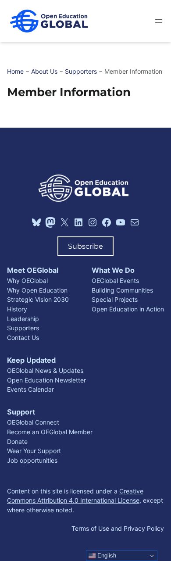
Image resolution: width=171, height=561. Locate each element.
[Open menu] (158, 21)
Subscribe (85, 246)
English (106, 555)
